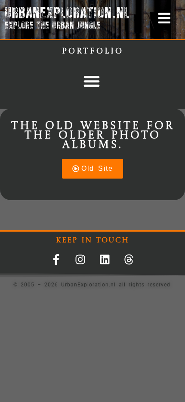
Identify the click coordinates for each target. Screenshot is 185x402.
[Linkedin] (104, 259)
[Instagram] (80, 259)
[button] (92, 81)
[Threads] (128, 259)
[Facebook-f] (56, 259)
